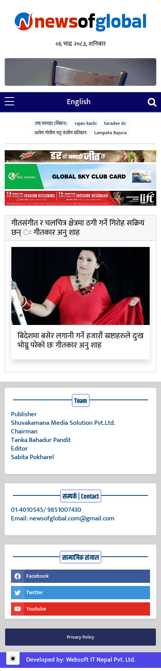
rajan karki (86, 123)
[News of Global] (80, 22)
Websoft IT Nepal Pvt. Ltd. (100, 660)
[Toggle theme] (13, 658)
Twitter (34, 592)
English (79, 102)
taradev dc (115, 123)
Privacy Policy (80, 637)
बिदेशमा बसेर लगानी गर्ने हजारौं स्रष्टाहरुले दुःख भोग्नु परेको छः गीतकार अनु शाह (80, 340)
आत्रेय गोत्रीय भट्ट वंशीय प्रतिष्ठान (60, 132)
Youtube (36, 608)
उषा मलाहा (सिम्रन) (51, 123)
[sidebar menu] (9, 102)
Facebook (37, 576)
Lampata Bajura (110, 132)
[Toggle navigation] (152, 102)
